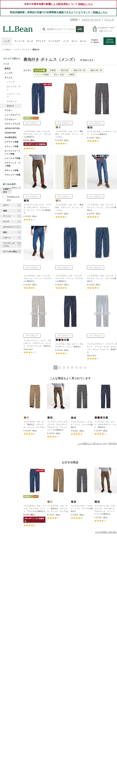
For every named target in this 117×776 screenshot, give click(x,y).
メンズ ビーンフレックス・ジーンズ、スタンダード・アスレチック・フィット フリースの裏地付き (37, 209)
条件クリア (16, 187)
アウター (8, 110)
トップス (8, 73)
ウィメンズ (19, 41)
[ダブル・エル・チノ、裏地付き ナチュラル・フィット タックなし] (70, 83)
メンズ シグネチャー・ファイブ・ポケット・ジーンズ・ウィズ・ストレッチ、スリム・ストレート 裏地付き (102, 348)
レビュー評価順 (42, 74)
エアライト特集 (11, 142)
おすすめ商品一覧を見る (106, 532)
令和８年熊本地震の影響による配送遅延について (58, 4)
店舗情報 (74, 19)
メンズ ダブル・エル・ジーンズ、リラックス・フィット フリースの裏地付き (102, 278)
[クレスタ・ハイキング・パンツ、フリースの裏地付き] (102, 83)
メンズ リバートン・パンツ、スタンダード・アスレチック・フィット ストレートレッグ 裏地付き (37, 343)
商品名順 (65, 70)
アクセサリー (10, 119)
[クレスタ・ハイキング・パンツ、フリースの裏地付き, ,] (88, 127)
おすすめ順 (40, 70)
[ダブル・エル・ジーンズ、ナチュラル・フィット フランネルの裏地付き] (38, 83)
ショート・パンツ (14, 95)
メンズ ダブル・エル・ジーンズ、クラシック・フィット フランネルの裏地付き (37, 278)
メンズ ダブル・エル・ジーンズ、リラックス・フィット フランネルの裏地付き (69, 278)
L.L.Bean (7, 49)
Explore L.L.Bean (95, 41)
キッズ (30, 41)
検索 (80, 29)
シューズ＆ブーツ (12, 115)
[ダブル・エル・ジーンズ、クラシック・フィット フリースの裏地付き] (102, 156)
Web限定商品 (11, 137)
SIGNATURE (10, 133)
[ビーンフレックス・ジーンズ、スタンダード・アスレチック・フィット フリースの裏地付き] (38, 156)
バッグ (66, 41)
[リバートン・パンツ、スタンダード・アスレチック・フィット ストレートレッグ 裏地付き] (38, 295)
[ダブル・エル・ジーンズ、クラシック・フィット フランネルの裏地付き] (38, 227)
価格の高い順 (96, 70)
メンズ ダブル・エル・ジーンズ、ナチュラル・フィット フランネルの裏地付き (37, 134)
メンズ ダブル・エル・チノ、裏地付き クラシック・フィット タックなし (69, 207)
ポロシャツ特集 (11, 170)
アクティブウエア (12, 124)
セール (83, 41)
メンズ (7, 41)
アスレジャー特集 (12, 175)
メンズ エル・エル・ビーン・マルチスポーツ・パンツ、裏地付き (69, 345)
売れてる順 (59, 74)
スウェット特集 (11, 146)
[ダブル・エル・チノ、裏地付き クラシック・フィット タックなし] (70, 156)
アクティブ (12, 101)
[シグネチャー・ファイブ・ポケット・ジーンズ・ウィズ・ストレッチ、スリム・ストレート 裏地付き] (102, 295)
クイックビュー (32, 123)
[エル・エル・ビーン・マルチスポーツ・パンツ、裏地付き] (70, 295)
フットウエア (54, 41)
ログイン (108, 19)
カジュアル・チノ (14, 88)
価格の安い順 (79, 70)
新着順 (53, 70)
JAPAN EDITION (110, 41)
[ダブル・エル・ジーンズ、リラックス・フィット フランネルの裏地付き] (70, 227)
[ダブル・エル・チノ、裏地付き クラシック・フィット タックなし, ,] (56, 200)
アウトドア (41, 41)
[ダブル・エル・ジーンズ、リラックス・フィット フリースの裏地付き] (102, 227)
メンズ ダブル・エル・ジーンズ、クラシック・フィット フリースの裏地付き (102, 207)
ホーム (74, 41)
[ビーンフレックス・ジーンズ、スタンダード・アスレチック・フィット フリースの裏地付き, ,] (24, 200)
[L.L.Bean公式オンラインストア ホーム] (18, 28)
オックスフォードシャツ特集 (12, 152)
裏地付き (36, 49)
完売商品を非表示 (13, 197)
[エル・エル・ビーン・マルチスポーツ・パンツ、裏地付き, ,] (56, 339)
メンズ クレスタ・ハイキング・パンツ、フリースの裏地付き (102, 132)
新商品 (8, 68)
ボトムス (25, 49)
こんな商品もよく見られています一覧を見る (97, 443)
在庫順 (71, 74)
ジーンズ (11, 82)
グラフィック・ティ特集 (12, 164)
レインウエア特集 (12, 158)
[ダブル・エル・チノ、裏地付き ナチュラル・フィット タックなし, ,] (56, 127)
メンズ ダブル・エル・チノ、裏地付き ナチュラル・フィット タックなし (69, 134)
